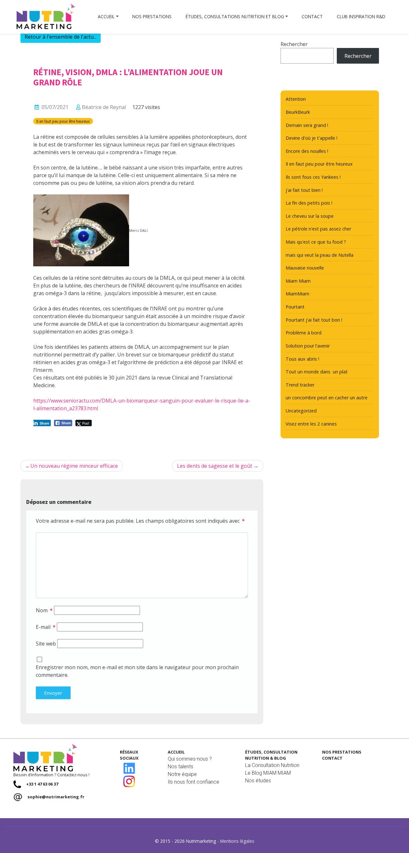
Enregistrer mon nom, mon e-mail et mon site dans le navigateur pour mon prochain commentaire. (137, 671)
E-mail (46, 626)
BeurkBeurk (298, 112)
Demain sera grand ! (307, 125)
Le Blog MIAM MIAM (268, 773)
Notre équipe (182, 774)
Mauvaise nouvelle (305, 268)
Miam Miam (298, 281)
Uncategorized (301, 411)
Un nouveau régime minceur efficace (74, 465)
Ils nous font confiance (193, 782)
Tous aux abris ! (302, 359)
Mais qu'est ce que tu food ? (316, 242)
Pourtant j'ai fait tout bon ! (314, 320)
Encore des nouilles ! (307, 151)
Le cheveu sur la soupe (310, 216)
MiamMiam (297, 294)
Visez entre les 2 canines (311, 424)
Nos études (258, 781)
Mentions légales (237, 841)
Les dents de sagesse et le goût (214, 465)
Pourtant (295, 307)
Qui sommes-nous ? (190, 759)
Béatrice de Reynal (104, 107)
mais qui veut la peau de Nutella (319, 255)
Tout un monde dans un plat (317, 372)
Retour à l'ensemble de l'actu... (60, 36)
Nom (44, 610)
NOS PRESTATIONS (341, 752)
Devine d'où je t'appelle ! (311, 138)
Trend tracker (300, 385)
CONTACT (332, 758)
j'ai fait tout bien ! (304, 190)
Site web (46, 643)
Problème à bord (303, 333)
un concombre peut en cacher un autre (326, 398)
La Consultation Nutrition (272, 765)
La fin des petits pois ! (309, 203)
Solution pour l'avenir (308, 346)
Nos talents (180, 766)
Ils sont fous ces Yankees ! (313, 177)
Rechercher (294, 44)
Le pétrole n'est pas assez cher (318, 229)
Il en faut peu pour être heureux (63, 121)
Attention (296, 99)
